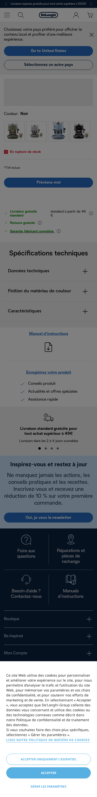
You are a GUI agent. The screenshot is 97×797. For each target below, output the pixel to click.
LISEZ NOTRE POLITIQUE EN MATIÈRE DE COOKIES (48, 740)
